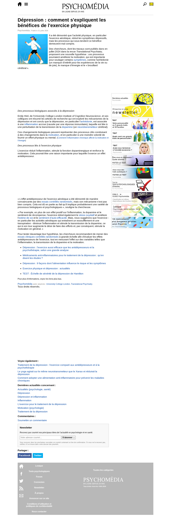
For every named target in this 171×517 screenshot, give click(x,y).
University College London (58, 284)
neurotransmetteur (87, 127)
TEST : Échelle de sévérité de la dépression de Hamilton (53, 273)
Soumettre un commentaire (32, 420)
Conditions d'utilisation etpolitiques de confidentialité (39, 505)
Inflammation (24, 400)
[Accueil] (21, 5)
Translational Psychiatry (81, 284)
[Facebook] (21, 475)
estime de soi (26, 218)
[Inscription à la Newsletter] (150, 5)
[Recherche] (144, 5)
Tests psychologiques (39, 471)
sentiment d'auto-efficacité (53, 218)
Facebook (24, 455)
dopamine (67, 127)
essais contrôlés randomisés (57, 201)
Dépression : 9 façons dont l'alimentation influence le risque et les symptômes (64, 263)
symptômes (80, 60)
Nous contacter (39, 511)
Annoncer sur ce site (39, 498)
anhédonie (86, 121)
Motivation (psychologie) (31, 408)
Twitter (38, 455)
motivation (53, 135)
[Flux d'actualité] (21, 490)
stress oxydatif (86, 215)
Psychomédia (24, 30)
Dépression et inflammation (32, 396)
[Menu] (27, 5)
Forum (39, 477)
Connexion (39, 482)
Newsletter (39, 488)
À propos (39, 493)
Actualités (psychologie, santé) (34, 389)
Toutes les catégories (103, 470)
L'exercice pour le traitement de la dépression (42, 404)
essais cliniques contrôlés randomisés (38, 236)
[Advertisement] (63, 89)
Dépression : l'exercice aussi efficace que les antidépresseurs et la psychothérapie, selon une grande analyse (58, 248)
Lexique (39, 466)
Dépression (24, 393)
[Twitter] (21, 482)
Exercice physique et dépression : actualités (46, 268)
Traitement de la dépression (33, 411)
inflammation (31, 124)
